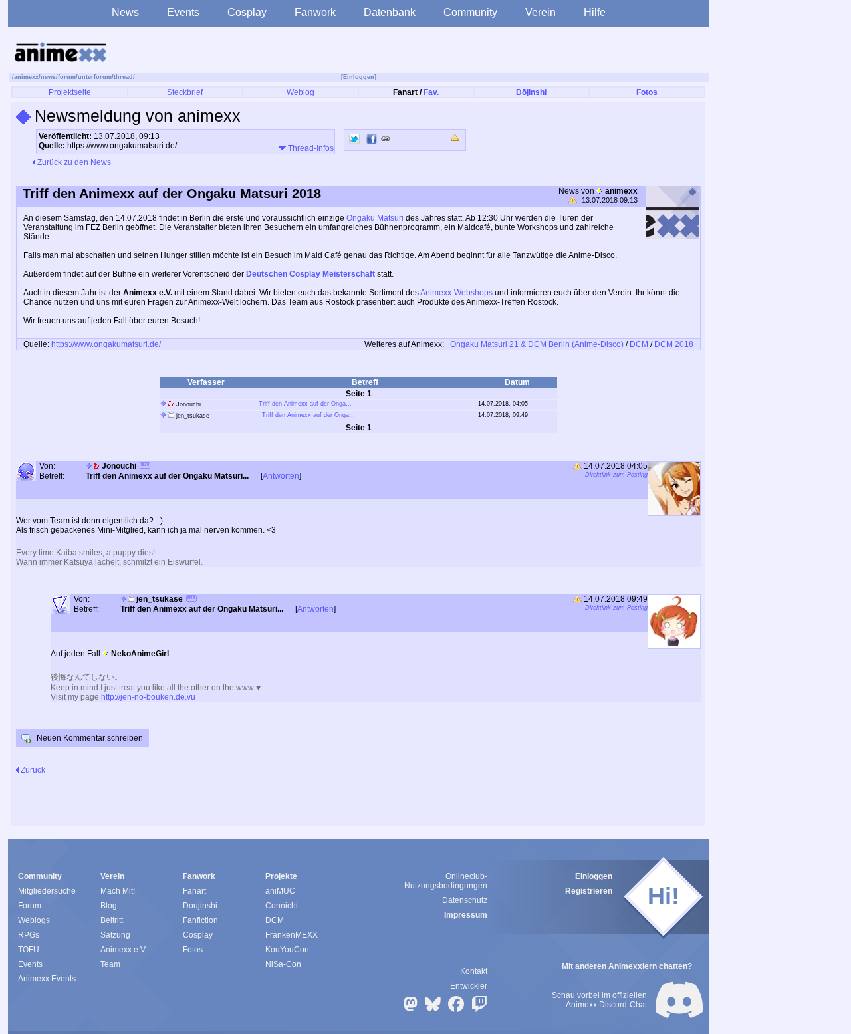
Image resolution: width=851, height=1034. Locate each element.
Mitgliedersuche (47, 891)
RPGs (28, 935)
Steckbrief (185, 92)
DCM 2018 (673, 344)
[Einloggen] (358, 77)
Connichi (281, 905)
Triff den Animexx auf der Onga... (305, 403)
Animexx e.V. (123, 949)
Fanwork (315, 12)
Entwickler (468, 986)
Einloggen (593, 876)
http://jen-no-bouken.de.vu (148, 697)
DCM (639, 344)
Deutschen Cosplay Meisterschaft (310, 274)
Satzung (115, 935)
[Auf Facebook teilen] (371, 139)
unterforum (95, 77)
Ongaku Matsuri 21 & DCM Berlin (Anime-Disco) (537, 344)
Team (110, 964)
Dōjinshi (531, 92)
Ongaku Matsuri (375, 218)
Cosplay (247, 12)
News (125, 12)
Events (183, 12)
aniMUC (280, 891)
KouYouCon (287, 949)
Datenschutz (464, 900)
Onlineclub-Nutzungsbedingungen (445, 881)
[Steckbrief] (145, 467)
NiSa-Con (283, 964)
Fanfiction (200, 920)
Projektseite (70, 92)
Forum (29, 905)
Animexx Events (47, 978)
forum (67, 77)
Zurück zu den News (73, 162)
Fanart (194, 891)
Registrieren (588, 891)
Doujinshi (200, 905)
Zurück (32, 770)
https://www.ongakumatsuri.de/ (106, 344)
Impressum (465, 915)
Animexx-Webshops (456, 292)
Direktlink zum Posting (616, 474)
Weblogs (34, 920)
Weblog (300, 92)
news (48, 77)
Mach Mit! (117, 891)
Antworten (281, 476)
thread (123, 77)
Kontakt (473, 971)
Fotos (647, 92)
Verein (540, 12)
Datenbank (390, 12)
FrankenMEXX (291, 935)
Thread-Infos (310, 148)
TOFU (28, 949)
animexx (26, 77)
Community (470, 12)
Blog (108, 905)
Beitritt (111, 920)
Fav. (431, 92)
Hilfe (595, 12)
